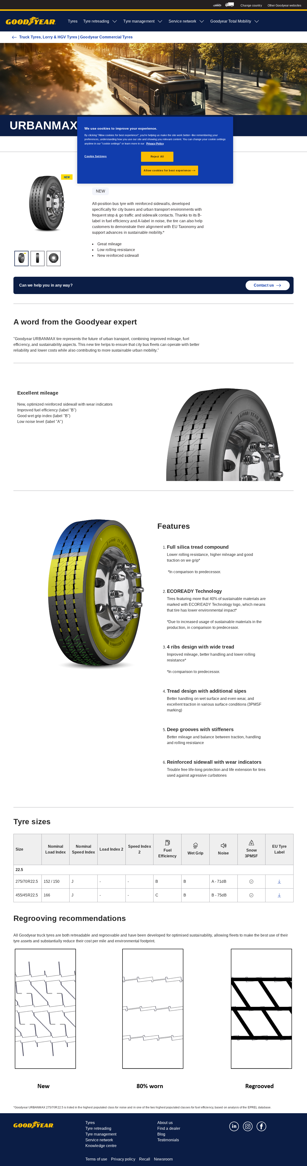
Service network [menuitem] (182, 21)
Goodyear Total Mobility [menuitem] (230, 21)
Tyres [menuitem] (72, 21)
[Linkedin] (234, 1126)
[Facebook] (261, 1126)
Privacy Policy (155, 143)
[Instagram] (248, 1126)
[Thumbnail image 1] (21, 258)
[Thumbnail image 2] (37, 258)
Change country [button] (251, 5)
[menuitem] (217, 4)
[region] (155, 150)
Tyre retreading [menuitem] (96, 21)
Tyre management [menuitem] (138, 21)
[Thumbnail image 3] (54, 258)
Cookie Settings (95, 156)
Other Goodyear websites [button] (284, 5)
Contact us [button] (264, 285)
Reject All (157, 156)
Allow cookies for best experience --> (169, 170)
